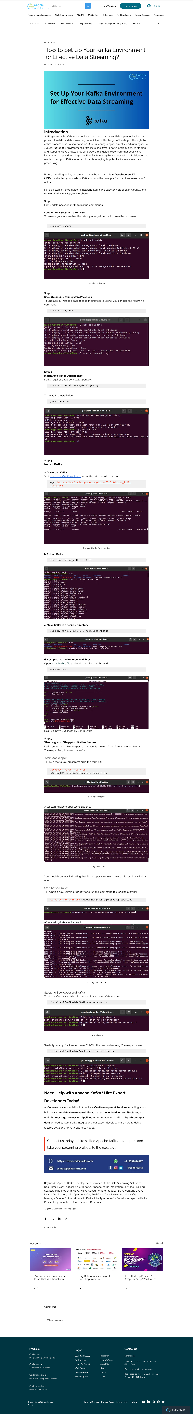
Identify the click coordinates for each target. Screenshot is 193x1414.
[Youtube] (143, 1402)
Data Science (67, 23)
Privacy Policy (108, 1402)
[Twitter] (163, 1402)
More (135, 23)
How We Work (109, 6)
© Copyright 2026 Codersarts (56, 1402)
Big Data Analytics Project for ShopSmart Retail (95, 1278)
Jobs (102, 1376)
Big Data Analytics (53, 1209)
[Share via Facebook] (45, 1218)
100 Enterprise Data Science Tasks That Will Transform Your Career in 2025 (50, 1278)
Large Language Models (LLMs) (112, 23)
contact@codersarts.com (142, 1369)
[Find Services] (88, 6)
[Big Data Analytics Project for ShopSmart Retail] (96, 1259)
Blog (102, 1368)
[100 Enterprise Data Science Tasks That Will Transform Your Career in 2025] (50, 1259)
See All (159, 1243)
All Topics (34, 23)
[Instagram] (153, 1402)
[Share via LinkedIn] (59, 1218)
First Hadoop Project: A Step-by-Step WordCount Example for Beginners (140, 1278)
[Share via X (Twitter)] (52, 1218)
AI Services (50, 23)
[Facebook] (158, 1402)
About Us (104, 1364)
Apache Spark (70, 1209)
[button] (40, 15)
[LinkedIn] (148, 1402)
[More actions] (147, 42)
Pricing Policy (123, 1402)
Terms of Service (92, 1402)
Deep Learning (85, 23)
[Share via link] (66, 1218)
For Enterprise (81, 1376)
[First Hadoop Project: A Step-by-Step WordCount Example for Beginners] (142, 1259)
